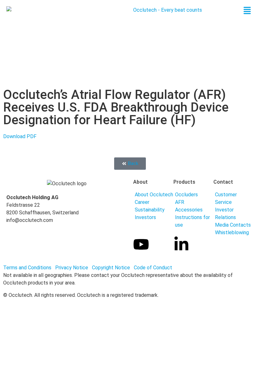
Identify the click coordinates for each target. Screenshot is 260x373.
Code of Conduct (153, 268)
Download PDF (19, 136)
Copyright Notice (112, 268)
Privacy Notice (72, 268)
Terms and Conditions (27, 268)
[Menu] (247, 12)
